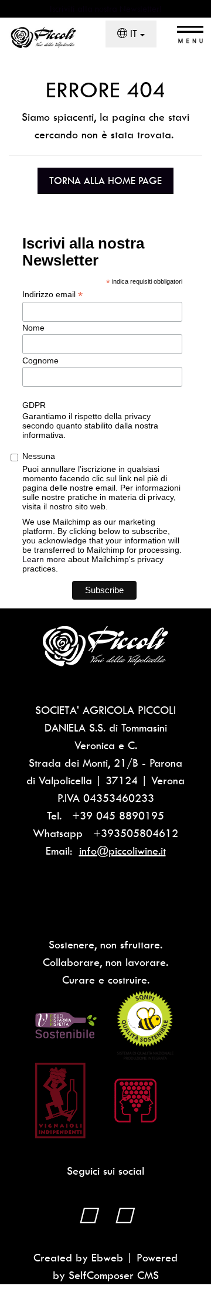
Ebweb (107, 1257)
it (133, 33)
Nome (33, 327)
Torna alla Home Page (105, 180)
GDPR (34, 405)
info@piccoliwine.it (122, 851)
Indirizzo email (52, 294)
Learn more (44, 559)
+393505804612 (135, 833)
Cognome (40, 360)
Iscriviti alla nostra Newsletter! (106, 8)
